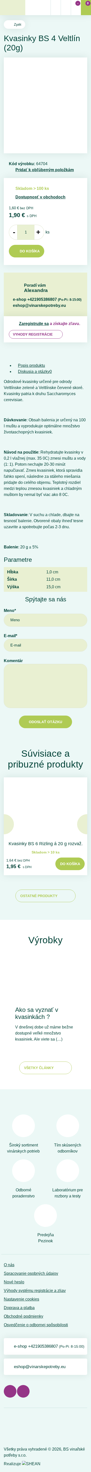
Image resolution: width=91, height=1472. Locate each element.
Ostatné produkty (38, 896)
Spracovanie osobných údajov (31, 1273)
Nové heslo (14, 1282)
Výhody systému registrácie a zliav (35, 1290)
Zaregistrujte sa (34, 323)
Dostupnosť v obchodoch (40, 197)
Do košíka (30, 251)
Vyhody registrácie (33, 334)
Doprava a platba (19, 1308)
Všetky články (39, 1068)
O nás (9, 1265)
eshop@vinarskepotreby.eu (39, 305)
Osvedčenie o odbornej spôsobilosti (36, 1325)
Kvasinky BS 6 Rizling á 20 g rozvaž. (46, 843)
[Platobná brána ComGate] (17, 1428)
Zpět (17, 24)
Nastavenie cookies (21, 1299)
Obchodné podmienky (23, 1316)
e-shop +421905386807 (47, 299)
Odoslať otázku (45, 722)
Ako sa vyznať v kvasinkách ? (36, 1013)
